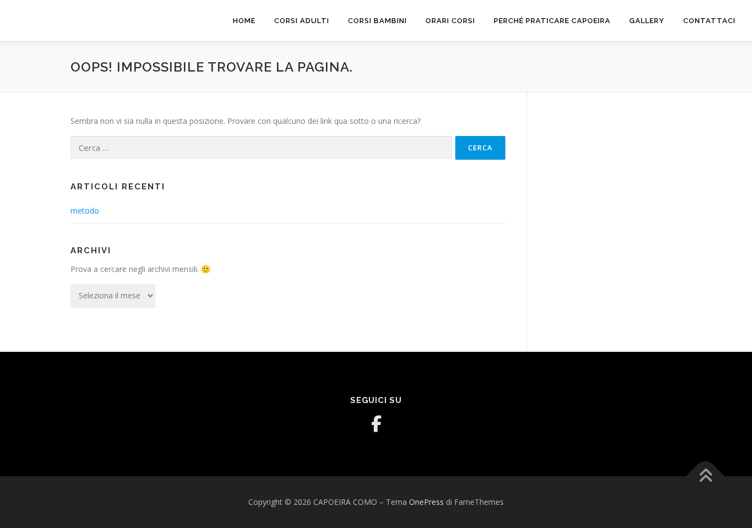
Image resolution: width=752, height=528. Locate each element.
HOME (244, 21)
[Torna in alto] (705, 476)
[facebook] (376, 424)
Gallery (646, 21)
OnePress (426, 502)
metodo (84, 210)
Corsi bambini (377, 21)
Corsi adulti (301, 21)
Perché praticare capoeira (552, 21)
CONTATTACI (709, 21)
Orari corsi (450, 21)
